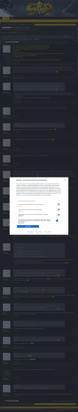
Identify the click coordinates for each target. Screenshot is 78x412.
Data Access (39, 231)
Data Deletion (30, 231)
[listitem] (39, 201)
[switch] (58, 204)
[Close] (65, 180)
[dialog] (39, 206)
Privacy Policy (47, 231)
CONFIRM (28, 226)
